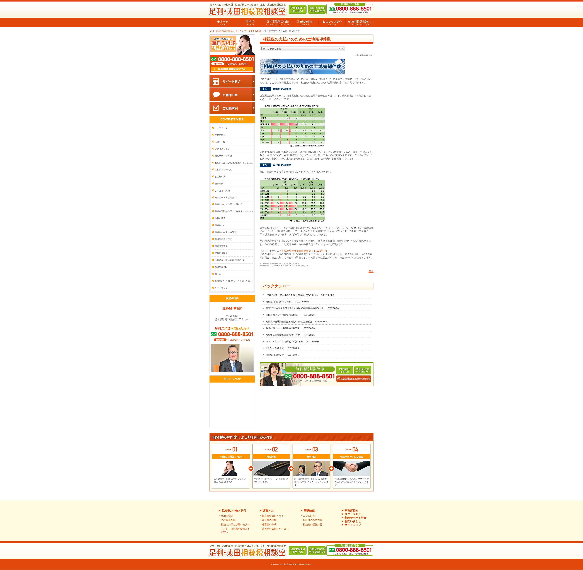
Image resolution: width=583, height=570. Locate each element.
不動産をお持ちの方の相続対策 (230, 260)
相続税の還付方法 (223, 239)
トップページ (221, 128)
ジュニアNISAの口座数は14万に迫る (293, 341)
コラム (218, 274)
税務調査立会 (221, 246)
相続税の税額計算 (312, 524)
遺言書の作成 (269, 524)
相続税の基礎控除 (312, 520)
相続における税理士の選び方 (228, 204)
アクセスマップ (222, 149)
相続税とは (220, 225)
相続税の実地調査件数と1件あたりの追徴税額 (297, 321)
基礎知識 (221, 267)
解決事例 (219, 183)
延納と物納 (227, 515)
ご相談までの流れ (223, 169)
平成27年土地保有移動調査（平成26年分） (304, 251)
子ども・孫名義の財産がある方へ (235, 530)
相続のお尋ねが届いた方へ (235, 524)
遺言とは (268, 510)
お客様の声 (220, 176)
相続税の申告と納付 (226, 232)
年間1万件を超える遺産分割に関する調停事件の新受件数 (303, 308)
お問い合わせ (353, 521)
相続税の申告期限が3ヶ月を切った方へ (233, 281)
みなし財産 (309, 515)
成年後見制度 (221, 253)
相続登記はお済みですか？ (288, 301)
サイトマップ (221, 288)
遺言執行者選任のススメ (275, 529)
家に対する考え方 (283, 348)
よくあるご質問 (222, 190)
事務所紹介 (220, 135)
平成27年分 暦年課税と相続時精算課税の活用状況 (300, 295)
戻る (371, 271)
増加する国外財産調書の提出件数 (291, 335)
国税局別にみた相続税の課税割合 (291, 315)
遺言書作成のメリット (274, 515)
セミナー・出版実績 (226, 197)
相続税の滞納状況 (283, 355)
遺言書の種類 (269, 520)
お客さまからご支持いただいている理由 (234, 162)
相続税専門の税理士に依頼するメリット (234, 211)
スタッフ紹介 (221, 142)
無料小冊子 (220, 218)
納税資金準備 (228, 520)
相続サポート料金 (223, 156)
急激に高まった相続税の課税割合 (291, 328)
